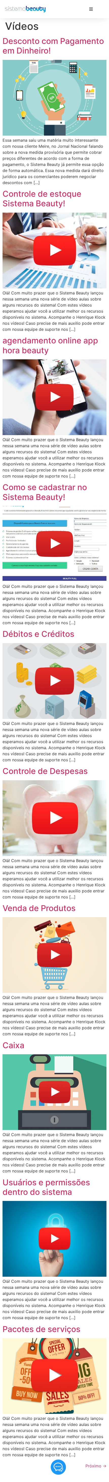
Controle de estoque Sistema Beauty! (42, 198)
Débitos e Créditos (38, 634)
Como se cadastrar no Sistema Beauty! (45, 492)
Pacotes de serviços (41, 1329)
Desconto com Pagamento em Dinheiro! (53, 46)
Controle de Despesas (45, 771)
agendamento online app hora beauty (50, 345)
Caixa (13, 1045)
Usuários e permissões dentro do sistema (46, 1187)
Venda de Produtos (39, 908)
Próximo (95, 1465)
